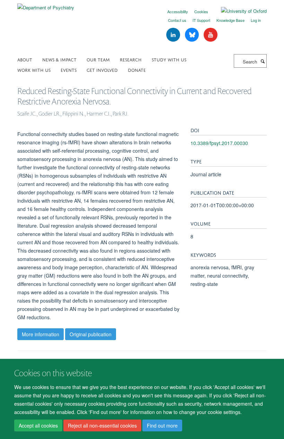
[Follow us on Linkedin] (173, 35)
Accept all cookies (38, 425)
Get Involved (102, 69)
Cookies (201, 11)
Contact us (177, 20)
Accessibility (177, 11)
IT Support (201, 20)
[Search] (262, 61)
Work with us (34, 69)
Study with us (169, 59)
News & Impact (59, 59)
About (24, 59)
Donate (137, 69)
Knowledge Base (230, 20)
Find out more (162, 425)
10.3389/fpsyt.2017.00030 (219, 143)
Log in (256, 20)
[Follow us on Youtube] (211, 35)
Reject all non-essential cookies (102, 425)
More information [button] (40, 334)
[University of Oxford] (239, 11)
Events (69, 69)
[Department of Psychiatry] (45, 5)
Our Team (98, 59)
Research (131, 59)
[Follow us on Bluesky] (192, 35)
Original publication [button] (91, 334)
